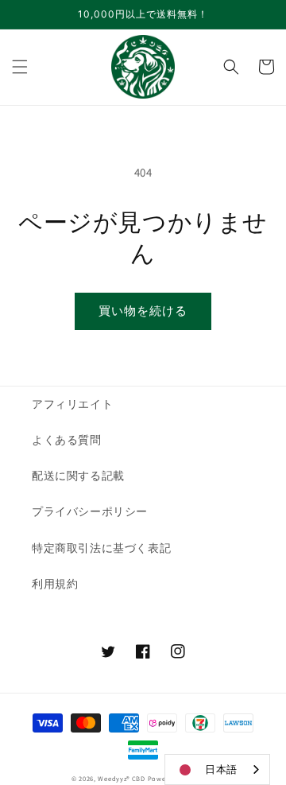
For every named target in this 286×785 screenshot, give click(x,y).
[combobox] (217, 769)
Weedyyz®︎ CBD (121, 778)
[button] (19, 66)
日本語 (221, 769)
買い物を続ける (143, 310)
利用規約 (55, 584)
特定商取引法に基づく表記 (101, 548)
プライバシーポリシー (90, 511)
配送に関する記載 (78, 475)
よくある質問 (67, 440)
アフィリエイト (72, 404)
